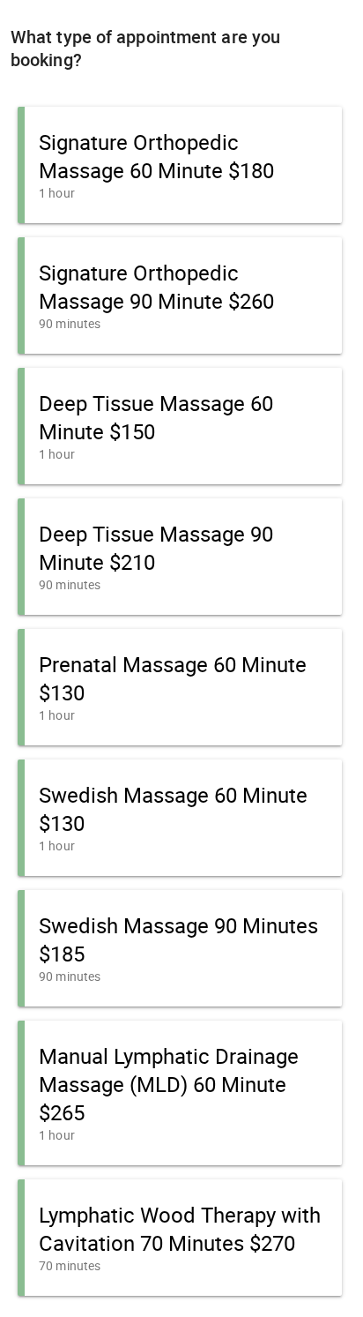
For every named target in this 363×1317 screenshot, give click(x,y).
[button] (180, 165)
